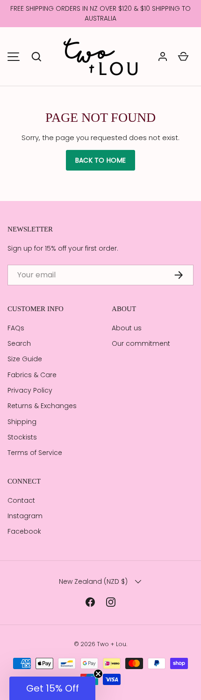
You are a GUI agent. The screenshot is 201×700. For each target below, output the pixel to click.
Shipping (21, 421)
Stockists (22, 437)
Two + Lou (111, 644)
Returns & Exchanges (42, 405)
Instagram (25, 516)
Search (19, 343)
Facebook (24, 531)
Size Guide (24, 359)
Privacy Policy (29, 390)
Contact (21, 500)
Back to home (100, 160)
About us (127, 328)
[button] (36, 56)
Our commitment (141, 343)
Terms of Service (34, 452)
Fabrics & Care (32, 375)
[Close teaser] (98, 673)
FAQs (15, 328)
